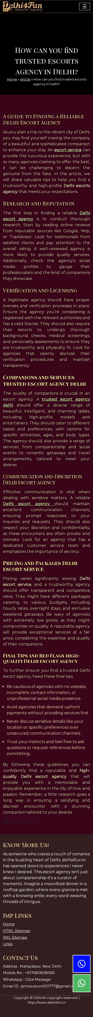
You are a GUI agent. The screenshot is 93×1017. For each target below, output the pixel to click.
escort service (68, 150)
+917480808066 (40, 973)
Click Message (38, 979)
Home (12, 79)
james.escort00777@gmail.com (50, 986)
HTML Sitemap (16, 931)
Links (7, 944)
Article (25, 79)
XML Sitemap (15, 937)
